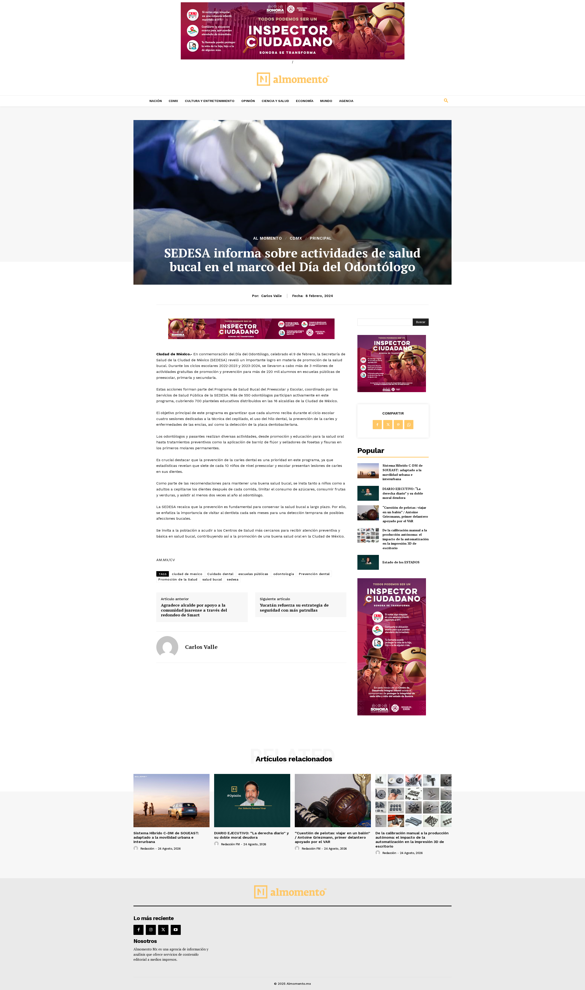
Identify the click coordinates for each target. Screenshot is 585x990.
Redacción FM (230, 844)
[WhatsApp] (408, 424)
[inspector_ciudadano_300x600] (391, 714)
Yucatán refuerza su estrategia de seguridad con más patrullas (294, 608)
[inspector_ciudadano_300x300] (391, 391)
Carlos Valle (271, 296)
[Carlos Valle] (167, 647)
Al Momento (267, 238)
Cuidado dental (220, 574)
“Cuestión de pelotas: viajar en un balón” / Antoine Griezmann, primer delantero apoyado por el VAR (405, 514)
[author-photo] (136, 848)
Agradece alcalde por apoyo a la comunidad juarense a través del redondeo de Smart (194, 610)
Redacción (147, 848)
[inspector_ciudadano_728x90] (251, 338)
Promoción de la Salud (177, 579)
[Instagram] (151, 930)
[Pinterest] (398, 424)
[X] (387, 424)
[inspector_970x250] (292, 30)
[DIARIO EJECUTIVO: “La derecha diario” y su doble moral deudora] (368, 493)
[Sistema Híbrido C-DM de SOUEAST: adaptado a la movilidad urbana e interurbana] (368, 470)
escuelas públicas (253, 574)
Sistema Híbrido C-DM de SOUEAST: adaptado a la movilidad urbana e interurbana (403, 472)
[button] (416, 100)
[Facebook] (377, 424)
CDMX (296, 238)
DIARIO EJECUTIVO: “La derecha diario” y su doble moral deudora (403, 493)
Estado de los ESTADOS (401, 562)
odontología (283, 574)
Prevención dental (314, 574)
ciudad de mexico (187, 574)
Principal (321, 238)
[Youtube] (176, 930)
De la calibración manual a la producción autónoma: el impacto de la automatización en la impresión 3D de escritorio (406, 539)
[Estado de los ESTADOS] (368, 562)
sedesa (232, 579)
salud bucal (212, 579)
